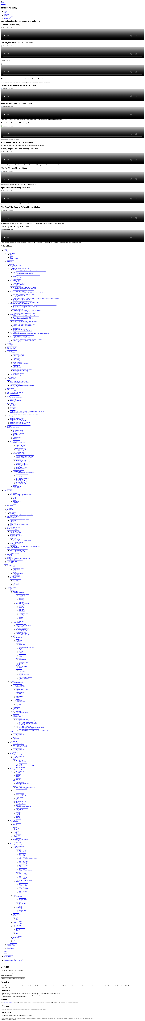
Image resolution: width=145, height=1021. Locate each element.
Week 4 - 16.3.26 (23, 887)
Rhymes (21, 645)
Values (11, 257)
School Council (10, 944)
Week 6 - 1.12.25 (23, 868)
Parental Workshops (17, 786)
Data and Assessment (12, 346)
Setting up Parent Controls (16, 535)
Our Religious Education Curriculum (18, 336)
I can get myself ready (21, 460)
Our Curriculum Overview (16, 266)
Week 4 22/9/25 (22, 854)
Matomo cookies (8, 1002)
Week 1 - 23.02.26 (23, 883)
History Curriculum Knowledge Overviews (23, 318)
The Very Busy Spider (24, 678)
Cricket (14, 497)
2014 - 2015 (12, 408)
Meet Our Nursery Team (18, 431)
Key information (17, 437)
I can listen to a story (21, 468)
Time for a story (7, 18)
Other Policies (13, 401)
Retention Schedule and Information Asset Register (22, 385)
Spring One (21, 598)
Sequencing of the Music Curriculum (21, 299)
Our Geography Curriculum (16, 320)
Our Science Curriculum (15, 286)
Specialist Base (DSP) (12, 347)
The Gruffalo (22, 671)
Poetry (17, 802)
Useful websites (16, 440)
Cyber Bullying (13, 545)
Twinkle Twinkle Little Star (22, 628)
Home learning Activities (9, 16)
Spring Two (21, 599)
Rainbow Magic (16, 569)
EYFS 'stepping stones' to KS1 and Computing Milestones (27, 310)
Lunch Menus (10, 554)
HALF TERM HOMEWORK (26, 880)
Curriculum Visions (11, 587)
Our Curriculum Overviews (22, 603)
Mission (11, 254)
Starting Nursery (14, 429)
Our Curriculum (10, 264)
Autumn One (22, 595)
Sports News (10, 491)
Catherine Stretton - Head (19, 355)
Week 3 (20, 876)
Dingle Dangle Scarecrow (22, 629)
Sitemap (5, 953)
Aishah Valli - (16, 359)
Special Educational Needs (16, 397)
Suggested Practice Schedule (22, 783)
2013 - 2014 (12, 407)
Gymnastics (15, 502)
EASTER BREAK (23, 888)
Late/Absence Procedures (13, 547)
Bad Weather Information (13, 516)
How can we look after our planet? (27, 720)
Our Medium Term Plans (22, 613)
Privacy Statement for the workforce (18, 381)
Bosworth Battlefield (21, 795)
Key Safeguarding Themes (19, 283)
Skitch (17, 919)
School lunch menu (20, 482)
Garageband (19, 936)
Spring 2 (21, 618)
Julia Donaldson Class (21, 444)
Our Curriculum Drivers (15, 265)
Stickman (21, 673)
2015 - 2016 (12, 410)
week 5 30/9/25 (22, 855)
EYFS (14, 922)
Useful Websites (16, 487)
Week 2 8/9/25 (22, 851)
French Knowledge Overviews (20, 329)
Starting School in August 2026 (14, 427)
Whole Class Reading (21, 804)
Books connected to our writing (23, 806)
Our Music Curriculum (15, 296)
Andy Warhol (16, 739)
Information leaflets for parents (17, 418)
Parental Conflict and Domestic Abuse (19, 524)
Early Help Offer (11, 348)
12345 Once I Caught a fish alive (23, 625)
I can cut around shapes (21, 467)
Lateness (12, 513)
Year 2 (11, 742)
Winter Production (17, 799)
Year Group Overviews (18, 284)
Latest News (10, 505)
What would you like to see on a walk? (28, 722)
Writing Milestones (20, 277)
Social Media (13, 538)
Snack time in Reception (21, 476)
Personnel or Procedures (15, 400)
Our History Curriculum (15, 314)
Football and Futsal (17, 501)
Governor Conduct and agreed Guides (19, 376)
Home (5, 11)
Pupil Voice (9, 947)
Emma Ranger (16, 365)
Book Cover (16, 580)
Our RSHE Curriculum (15, 280)
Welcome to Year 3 (17, 754)
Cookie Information (8, 955)
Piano (17, 918)
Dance (14, 500)
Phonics (17, 699)
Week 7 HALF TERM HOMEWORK (28, 858)
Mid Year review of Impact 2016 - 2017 (19, 412)
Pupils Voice (16, 714)
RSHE (8, 415)
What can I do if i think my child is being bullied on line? (26, 546)
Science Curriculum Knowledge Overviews (23, 290)
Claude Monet (16, 738)
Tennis (14, 498)
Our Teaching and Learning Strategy (15, 341)
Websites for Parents (14, 536)
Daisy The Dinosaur (20, 928)
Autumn (21, 651)
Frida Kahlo (15, 741)
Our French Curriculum (15, 326)
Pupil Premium (10, 403)
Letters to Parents (20, 782)
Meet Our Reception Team (19, 442)
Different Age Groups (15, 534)
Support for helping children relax (18, 551)
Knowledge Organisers (18, 685)
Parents (5, 510)
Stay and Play (19, 637)
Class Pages (6, 14)
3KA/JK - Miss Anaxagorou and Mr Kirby (26, 765)
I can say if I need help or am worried (25, 466)
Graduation (21, 680)
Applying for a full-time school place (21, 635)
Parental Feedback (14, 258)
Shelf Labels (13, 577)
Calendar (9, 506)
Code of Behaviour (11, 525)
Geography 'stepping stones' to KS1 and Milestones (25, 321)
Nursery (12, 590)
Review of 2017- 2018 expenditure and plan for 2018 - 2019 (24, 414)
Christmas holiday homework (26, 870)
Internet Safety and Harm (13, 530)
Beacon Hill (18, 798)
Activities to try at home (18, 433)
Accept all (9, 978)
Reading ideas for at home (22, 808)
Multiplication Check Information (21, 780)
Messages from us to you (19, 453)
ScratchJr (18, 929)
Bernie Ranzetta (16, 358)
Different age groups (14, 531)
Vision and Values (11, 253)
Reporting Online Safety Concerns (15, 392)
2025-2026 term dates (21, 483)
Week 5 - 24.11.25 (23, 866)
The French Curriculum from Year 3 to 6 (22, 331)
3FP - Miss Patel (19, 760)
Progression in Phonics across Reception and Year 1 (28, 275)
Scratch (17, 934)
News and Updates (14, 374)
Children (6, 12)
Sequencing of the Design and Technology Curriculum (26, 306)
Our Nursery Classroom (18, 430)
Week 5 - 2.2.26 (22, 879)
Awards (20, 764)
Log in (2, 2)
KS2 (14, 932)
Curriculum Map (17, 281)
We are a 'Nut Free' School (22, 478)
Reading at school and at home (20, 801)
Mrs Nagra (18, 902)
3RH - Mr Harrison (20, 767)
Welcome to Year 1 (17, 733)
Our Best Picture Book (18, 744)
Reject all (3, 978)
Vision (11, 256)
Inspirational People (20, 724)
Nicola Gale (15, 366)
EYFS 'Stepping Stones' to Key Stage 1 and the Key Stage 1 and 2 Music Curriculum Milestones (36, 298)
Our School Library (11, 565)
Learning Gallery (17, 641)
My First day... (19, 640)
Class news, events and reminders (24, 726)
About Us (6, 250)
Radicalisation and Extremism (17, 521)
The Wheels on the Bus (21, 633)
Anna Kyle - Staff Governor (19, 361)
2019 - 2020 (12, 404)
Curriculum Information (18, 592)
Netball (14, 504)
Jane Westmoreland (17, 362)
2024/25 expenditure (14, 395)
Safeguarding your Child (12, 517)
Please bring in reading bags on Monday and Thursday (32, 727)
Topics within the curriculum (16, 419)
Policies (8, 396)
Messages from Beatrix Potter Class (24, 456)
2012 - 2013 (12, 406)
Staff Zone (9, 426)
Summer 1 (21, 620)
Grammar (18, 835)
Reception (6, 15)
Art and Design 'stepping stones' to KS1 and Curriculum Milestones (29, 292)
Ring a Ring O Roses (21, 632)
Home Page (3, 4)
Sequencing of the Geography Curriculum (23, 322)
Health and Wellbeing (18, 573)
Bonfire (20, 652)
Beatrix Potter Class (20, 445)
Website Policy (7, 956)
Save (14, 1019)
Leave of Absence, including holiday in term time (21, 515)
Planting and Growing (24, 674)
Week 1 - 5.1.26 (22, 873)
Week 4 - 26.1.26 (23, 877)
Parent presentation (14, 416)
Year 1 (11, 731)
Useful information (17, 700)
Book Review (16, 581)
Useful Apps (16, 708)
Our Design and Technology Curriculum (19, 303)
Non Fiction (15, 570)
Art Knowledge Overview (19, 295)
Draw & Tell (19, 924)
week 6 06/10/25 (23, 857)
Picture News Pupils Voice (22, 719)
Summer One (22, 600)
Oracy (14, 269)
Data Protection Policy (15, 384)
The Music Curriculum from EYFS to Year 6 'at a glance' (26, 302)
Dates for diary (13, 493)
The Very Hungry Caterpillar (25, 677)
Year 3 (11, 753)
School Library (19, 479)
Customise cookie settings (18, 978)
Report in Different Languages (17, 391)
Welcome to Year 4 (17, 769)
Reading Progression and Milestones (24, 273)
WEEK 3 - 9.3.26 (23, 885)
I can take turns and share (22, 464)
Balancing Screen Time (15, 532)
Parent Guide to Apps (15, 543)
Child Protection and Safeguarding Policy (19, 519)
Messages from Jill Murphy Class (24, 457)
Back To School (16, 575)
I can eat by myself (20, 463)
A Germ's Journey (20, 690)
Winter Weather (22, 659)
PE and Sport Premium (12, 393)
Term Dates (9, 489)
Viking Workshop (20, 797)
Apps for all (15, 917)
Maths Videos (16, 913)
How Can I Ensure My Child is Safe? (22, 540)
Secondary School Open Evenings (18, 423)
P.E (16, 475)
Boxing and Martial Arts (18, 495)
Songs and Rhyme (17, 486)
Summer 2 (21, 621)
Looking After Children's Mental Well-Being (17, 549)
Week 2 (20, 892)
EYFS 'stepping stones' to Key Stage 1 (22, 337)
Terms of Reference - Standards (20, 370)
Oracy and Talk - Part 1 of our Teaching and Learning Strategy (31, 271)
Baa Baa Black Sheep (21, 626)
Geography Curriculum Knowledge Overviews (24, 324)
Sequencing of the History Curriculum (22, 317)
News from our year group (19, 686)
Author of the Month (15, 576)
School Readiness (17, 434)
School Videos (10, 948)
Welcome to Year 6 (17, 844)
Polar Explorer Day (20, 793)
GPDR (8, 380)
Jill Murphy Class (20, 446)
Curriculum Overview (18, 682)
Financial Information (12, 350)
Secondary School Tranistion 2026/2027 (16, 421)
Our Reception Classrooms (19, 448)
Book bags (18, 704)
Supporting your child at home (20, 745)
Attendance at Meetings (18, 373)
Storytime (15, 438)
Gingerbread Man (23, 666)
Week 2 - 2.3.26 (22, 884)
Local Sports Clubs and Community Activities (21, 494)
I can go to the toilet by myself (23, 461)
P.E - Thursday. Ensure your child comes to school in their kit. (33, 730)
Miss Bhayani (19, 907)
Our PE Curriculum (14, 332)
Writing (14, 276)
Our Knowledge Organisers (22, 594)
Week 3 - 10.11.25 (23, 864)
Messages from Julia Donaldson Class (25, 455)
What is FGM (13, 523)
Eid (19, 670)
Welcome (9, 251)
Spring (20, 667)
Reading (15, 272)
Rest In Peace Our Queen (22, 712)
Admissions (9, 343)
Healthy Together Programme (23, 480)
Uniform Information (12, 561)
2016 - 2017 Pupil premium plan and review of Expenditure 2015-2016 (27, 411)
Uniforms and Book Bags (22, 474)
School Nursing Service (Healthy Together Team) (18, 558)
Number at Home (17, 750)
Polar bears (21, 660)
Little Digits (18, 925)
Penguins (21, 663)
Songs (20, 693)
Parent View (10, 557)
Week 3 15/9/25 (22, 853)
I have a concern (10, 528)
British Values (10, 344)
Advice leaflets (16, 539)
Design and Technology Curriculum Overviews (24, 307)
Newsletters (9, 508)
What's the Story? (17, 810)
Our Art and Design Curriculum (17, 291)
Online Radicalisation (18, 542)
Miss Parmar (19, 896)
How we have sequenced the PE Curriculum (23, 335)
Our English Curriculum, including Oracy (20, 268)
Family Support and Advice (13, 527)
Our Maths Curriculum (15, 279)
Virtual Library (13, 566)
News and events (17, 842)
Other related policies (15, 386)
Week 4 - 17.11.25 (23, 865)
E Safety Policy (13, 520)
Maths (17, 697)
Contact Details (10, 260)
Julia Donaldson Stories (18, 568)
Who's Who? (13, 352)
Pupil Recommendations (15, 579)
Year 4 (11, 768)
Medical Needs (10, 388)
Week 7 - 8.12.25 (23, 869)
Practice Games (19, 784)
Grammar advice (17, 840)
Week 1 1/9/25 (22, 850)
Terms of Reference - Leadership (20, 371)
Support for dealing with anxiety (17, 550)
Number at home (17, 705)
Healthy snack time (20, 701)
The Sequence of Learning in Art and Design (23, 294)
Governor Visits (13, 377)
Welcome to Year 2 (17, 748)
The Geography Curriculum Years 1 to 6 (22, 325)
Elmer (20, 655)
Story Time (18, 805)
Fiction (14, 572)
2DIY (17, 933)
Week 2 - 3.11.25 (23, 862)
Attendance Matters (11, 512)
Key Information (8, 262)
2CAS (17, 930)
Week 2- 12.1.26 (23, 874)
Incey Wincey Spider (21, 624)
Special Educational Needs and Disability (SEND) (19, 425)
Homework (15, 752)
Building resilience (14, 553)
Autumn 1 (21, 614)
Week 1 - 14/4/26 (23, 891)
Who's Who (9, 261)
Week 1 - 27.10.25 (23, 861)
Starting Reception (14, 441)
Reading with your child (21, 789)
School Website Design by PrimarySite (13, 960)
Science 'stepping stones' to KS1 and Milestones (24, 287)
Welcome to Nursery (18, 591)
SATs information (17, 914)
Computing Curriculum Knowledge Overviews (24, 313)
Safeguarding (13, 399)
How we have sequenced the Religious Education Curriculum (27, 339)
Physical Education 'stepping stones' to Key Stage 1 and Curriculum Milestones (31, 333)
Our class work (22, 898)
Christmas (21, 656)
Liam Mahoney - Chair (18, 354)
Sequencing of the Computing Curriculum (23, 311)
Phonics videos (13, 943)
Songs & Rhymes (20, 692)
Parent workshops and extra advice (21, 839)
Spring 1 (21, 617)
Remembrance (22, 654)
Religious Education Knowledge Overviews (23, 340)
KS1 (14, 926)
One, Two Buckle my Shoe (22, 630)
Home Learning (16, 622)
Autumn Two (22, 596)
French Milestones (17, 328)
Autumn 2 (21, 615)
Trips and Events (23, 763)
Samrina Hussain (17, 367)
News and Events (8, 490)
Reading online (19, 809)
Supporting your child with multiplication (25, 787)
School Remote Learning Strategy (15, 560)
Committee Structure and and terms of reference (21, 369)
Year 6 (11, 843)
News (14, 759)
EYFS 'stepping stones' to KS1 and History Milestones (26, 316)
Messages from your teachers (20, 436)
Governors (9, 351)
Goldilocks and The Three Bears (26, 647)
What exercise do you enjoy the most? (28, 723)
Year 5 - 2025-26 (14, 820)
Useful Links (10, 562)
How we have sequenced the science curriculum (24, 288)
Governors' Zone (11, 378)
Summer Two (22, 602)
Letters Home (10, 509)
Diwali (20, 648)
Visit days (18, 639)
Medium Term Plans (17, 684)
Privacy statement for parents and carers (19, 382)
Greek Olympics (20, 794)
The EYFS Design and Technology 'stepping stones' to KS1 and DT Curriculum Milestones (34, 305)
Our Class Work (22, 761)
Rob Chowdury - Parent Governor (21, 356)
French (11, 939)
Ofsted (8, 389)
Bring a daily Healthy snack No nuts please (29, 729)
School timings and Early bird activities (25, 472)
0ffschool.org (16, 937)
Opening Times (10, 555)
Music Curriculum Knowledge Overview (22, 301)
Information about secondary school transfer (20, 422)
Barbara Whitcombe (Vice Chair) (20, 363)
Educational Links (11, 945)
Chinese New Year (23, 662)
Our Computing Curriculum (16, 309)
